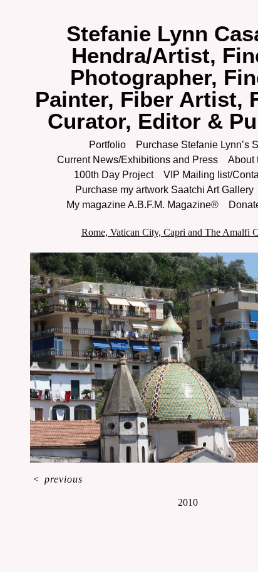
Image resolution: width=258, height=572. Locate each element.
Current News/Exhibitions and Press (137, 159)
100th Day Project (113, 174)
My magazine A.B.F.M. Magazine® (142, 204)
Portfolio (107, 144)
